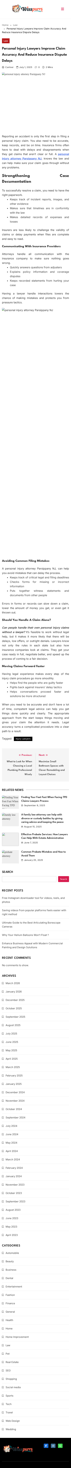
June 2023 (12, 1218)
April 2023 (12, 1235)
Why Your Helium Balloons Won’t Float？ (25, 935)
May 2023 (11, 1226)
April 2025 (12, 1058)
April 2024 (12, 1151)
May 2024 (11, 1142)
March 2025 (13, 1067)
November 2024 (15, 1100)
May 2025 (11, 1050)
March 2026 (13, 983)
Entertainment (14, 1286)
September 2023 (15, 1201)
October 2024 (14, 1109)
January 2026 (14, 991)
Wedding (11, 1429)
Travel (9, 1412)
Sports (9, 1395)
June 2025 (12, 1042)
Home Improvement (17, 1336)
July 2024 (11, 1125)
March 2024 (13, 1159)
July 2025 (11, 1033)
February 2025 (14, 1075)
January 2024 (14, 1176)
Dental (9, 1278)
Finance (10, 1303)
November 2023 (15, 1184)
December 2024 (15, 1092)
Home (9, 1328)
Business (11, 1269)
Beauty (10, 1261)
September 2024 (15, 1117)
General (10, 1311)
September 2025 (15, 1016)
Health (9, 1320)
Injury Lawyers (23, 738)
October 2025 (14, 1008)
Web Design (13, 1420)
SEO (8, 1370)
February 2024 (14, 1167)
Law (6, 41)
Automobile (12, 1253)
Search (7, 872)
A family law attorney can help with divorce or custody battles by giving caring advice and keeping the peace (42, 818)
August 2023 (13, 1209)
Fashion (10, 1294)
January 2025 (14, 1083)
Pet (8, 1353)
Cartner (9, 67)
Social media (13, 1387)
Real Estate (12, 1362)
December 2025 (15, 1000)
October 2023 (14, 1193)
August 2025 (13, 1025)
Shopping (11, 1378)
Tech (9, 1404)
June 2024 (12, 1134)
